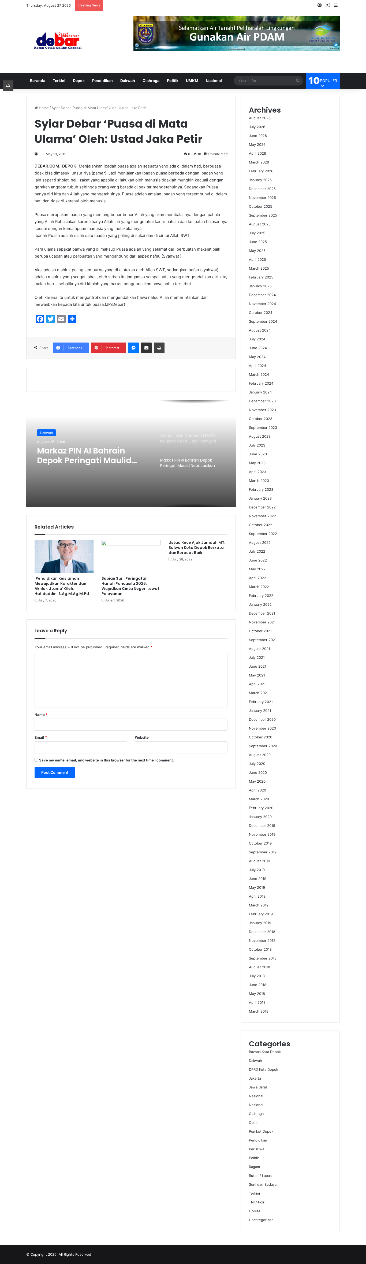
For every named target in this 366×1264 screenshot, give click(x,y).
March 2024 (259, 374)
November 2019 (262, 834)
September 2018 (263, 958)
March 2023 (259, 480)
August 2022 (260, 542)
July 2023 (257, 445)
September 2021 (263, 640)
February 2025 (261, 277)
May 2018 (257, 993)
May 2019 (257, 887)
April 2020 (257, 790)
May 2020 (257, 781)
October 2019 (260, 843)
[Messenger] (133, 348)
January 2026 (260, 180)
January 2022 (260, 604)
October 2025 (260, 206)
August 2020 (260, 755)
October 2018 (260, 949)
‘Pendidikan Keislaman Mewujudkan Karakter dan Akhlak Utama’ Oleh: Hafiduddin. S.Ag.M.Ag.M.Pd (62, 586)
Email (41, 737)
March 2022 (259, 587)
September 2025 (263, 215)
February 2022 (261, 595)
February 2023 (261, 489)
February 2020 (261, 808)
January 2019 (260, 923)
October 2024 (260, 312)
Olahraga (151, 80)
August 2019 (259, 861)
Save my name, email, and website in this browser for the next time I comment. (106, 760)
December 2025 (262, 189)
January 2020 (260, 817)
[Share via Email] (146, 348)
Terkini (59, 80)
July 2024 (257, 339)
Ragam (254, 1167)
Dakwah (127, 80)
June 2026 (258, 135)
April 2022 (257, 578)
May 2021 (257, 675)
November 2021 (262, 622)
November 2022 (262, 516)
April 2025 (257, 259)
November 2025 (262, 197)
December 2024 (262, 295)
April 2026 (257, 153)
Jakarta (255, 1078)
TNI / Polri (257, 1202)
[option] (131, 453)
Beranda (37, 80)
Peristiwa (256, 1149)
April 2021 (257, 684)
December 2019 (262, 825)
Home (43, 108)
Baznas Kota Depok (265, 1052)
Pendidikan (102, 80)
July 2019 (257, 870)
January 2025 (260, 286)
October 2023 (260, 419)
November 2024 (262, 304)
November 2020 (262, 728)
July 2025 (257, 233)
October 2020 (260, 737)
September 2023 (263, 427)
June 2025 (258, 242)
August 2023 (260, 436)
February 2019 (261, 914)
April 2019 (257, 896)
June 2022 (258, 560)
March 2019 (258, 905)
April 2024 (257, 365)
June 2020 (258, 772)
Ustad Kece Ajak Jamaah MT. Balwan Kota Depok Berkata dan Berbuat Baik (197, 547)
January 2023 (260, 498)
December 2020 (262, 719)
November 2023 (262, 410)
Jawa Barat (258, 1087)
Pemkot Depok (261, 1131)
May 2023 (257, 463)
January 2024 (260, 392)
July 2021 (257, 657)
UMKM (192, 80)
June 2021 (257, 666)
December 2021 (262, 613)
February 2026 (261, 171)
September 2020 (263, 746)
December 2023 (262, 401)
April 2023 (257, 472)
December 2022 (262, 507)
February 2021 (261, 702)
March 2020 (259, 799)
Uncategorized (261, 1220)
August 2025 (260, 224)
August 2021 (259, 648)
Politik (172, 80)
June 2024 (258, 348)
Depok (79, 80)
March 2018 (258, 1011)
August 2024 (260, 330)
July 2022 (257, 551)
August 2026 (260, 118)
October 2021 (260, 631)
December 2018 (262, 932)
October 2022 (260, 525)
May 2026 (257, 144)
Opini (253, 1122)
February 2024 (261, 383)
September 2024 (263, 321)
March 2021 (258, 693)
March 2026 (259, 162)
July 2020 (257, 763)
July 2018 (257, 976)
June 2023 (258, 454)
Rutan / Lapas (260, 1175)
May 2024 (257, 357)
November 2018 (262, 940)
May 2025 (257, 250)
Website (142, 737)
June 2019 (257, 878)
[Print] (159, 348)
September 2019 (263, 852)
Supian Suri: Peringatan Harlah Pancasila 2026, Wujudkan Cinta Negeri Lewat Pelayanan (130, 586)
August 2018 (259, 967)
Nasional (214, 80)
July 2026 (257, 127)
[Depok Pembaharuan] (57, 42)
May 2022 (257, 569)
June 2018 (257, 985)
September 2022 (263, 533)
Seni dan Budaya (263, 1184)
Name (41, 714)
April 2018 (257, 1002)
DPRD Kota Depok (263, 1069)
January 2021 (260, 710)
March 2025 (259, 268)
